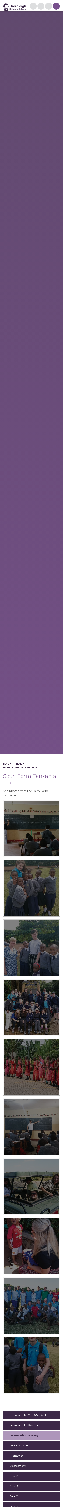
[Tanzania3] (31, 1186)
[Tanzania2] (31, 1246)
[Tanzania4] (31, 1127)
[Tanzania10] (31, 1365)
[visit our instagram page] (33, 6)
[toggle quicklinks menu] (40, 6)
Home (7, 764)
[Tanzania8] (31, 888)
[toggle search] (56, 6)
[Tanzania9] (31, 828)
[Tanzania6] (31, 1007)
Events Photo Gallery (20, 767)
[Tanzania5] (31, 1067)
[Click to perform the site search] (48, 6)
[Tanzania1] (31, 1306)
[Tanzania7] (31, 948)
